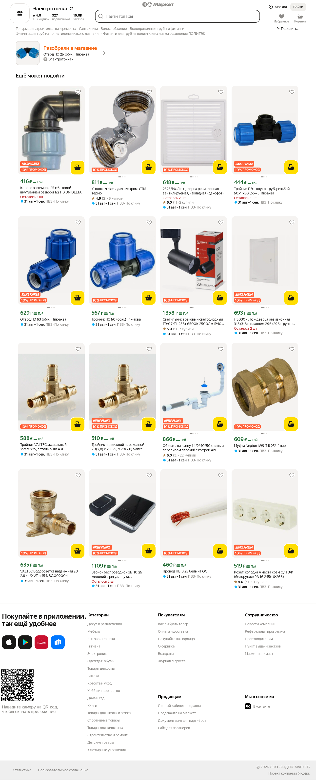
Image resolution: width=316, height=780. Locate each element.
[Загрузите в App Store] (9, 648)
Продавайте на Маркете (177, 713)
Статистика (22, 770)
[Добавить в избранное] (78, 92)
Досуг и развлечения (104, 624)
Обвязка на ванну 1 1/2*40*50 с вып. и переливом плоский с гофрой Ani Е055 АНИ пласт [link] (193, 448)
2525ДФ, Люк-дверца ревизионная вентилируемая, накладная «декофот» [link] (193, 191)
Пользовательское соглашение (63, 770)
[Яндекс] (304, 773)
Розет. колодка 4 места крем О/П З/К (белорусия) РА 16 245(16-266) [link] (263, 574)
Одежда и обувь (100, 661)
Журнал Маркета (171, 661)
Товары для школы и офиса (109, 713)
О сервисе (166, 646)
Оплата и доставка (173, 631)
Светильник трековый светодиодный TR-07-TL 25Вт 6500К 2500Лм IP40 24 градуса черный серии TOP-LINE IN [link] (193, 321)
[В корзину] (77, 167)
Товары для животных (105, 728)
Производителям (259, 639)
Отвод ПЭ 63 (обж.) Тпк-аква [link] (43, 319)
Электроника (97, 654)
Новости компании (260, 624)
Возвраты (166, 654)
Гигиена (93, 646)
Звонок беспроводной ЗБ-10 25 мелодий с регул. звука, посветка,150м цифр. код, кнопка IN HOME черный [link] (120, 574)
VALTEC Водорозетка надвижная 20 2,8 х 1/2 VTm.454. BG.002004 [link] (49, 573)
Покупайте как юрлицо (176, 639)
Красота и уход (99, 683)
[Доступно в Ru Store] (58, 648)
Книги (92, 705)
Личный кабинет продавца (179, 706)
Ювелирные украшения (106, 750)
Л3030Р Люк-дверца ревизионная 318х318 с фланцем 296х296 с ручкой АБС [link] (264, 321)
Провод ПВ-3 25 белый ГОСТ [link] (186, 571)
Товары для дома (101, 668)
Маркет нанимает (259, 654)
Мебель (93, 631)
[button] (71, 9)
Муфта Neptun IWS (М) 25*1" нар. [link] (260, 446)
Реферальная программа (265, 631)
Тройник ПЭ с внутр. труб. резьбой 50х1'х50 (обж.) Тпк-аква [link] (262, 191)
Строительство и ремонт (107, 735)
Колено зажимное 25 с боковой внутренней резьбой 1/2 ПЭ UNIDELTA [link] (51, 190)
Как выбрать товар (173, 624)
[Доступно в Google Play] (25, 648)
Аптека (93, 676)
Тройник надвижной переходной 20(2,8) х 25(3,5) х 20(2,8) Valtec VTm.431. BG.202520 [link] (118, 447)
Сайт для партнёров (174, 728)
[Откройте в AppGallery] (41, 648)
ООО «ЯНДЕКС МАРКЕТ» (290, 767)
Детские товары (100, 742)
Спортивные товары (103, 720)
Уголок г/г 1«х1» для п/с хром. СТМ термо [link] (119, 191)
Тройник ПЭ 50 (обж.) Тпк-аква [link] (116, 319)
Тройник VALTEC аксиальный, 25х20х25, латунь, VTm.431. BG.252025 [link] (43, 447)
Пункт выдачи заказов (263, 646)
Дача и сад (95, 698)
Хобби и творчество (103, 691)
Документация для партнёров (182, 721)
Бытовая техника (101, 639)
